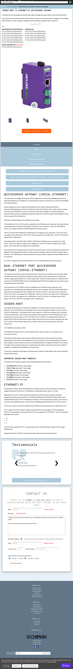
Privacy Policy (52, 662)
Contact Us (36, 630)
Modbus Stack (36, 613)
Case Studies (37, 623)
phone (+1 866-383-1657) (38, 500)
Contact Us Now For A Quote (36, 131)
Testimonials (37, 621)
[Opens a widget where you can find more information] (66, 665)
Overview (36, 144)
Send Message (16, 563)
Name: (10, 509)
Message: (11, 513)
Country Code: (12, 549)
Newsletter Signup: (14, 539)
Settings (7, 666)
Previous (16, 463)
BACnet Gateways (37, 589)
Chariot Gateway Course (37, 611)
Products (36, 585)
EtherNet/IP (37, 189)
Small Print (37, 624)
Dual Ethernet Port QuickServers (12, 29)
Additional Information (36, 164)
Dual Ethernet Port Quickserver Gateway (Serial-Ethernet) (37, 177)
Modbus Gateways (37, 595)
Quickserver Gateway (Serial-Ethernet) (37, 171)
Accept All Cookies (30, 666)
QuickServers (29, 29)
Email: (10, 543)
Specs (36, 149)
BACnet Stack (37, 606)
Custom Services (37, 604)
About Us (36, 618)
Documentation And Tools (36, 159)
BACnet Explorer (37, 588)
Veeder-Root (37, 183)
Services (36, 602)
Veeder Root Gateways (37, 596)
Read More (34, 24)
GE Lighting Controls (37, 609)
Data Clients (37, 593)
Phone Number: (30, 549)
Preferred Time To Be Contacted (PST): (20, 556)
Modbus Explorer (37, 591)
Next (56, 463)
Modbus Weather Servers (37, 608)
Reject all (16, 666)
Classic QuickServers (12, 45)
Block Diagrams (37, 154)
